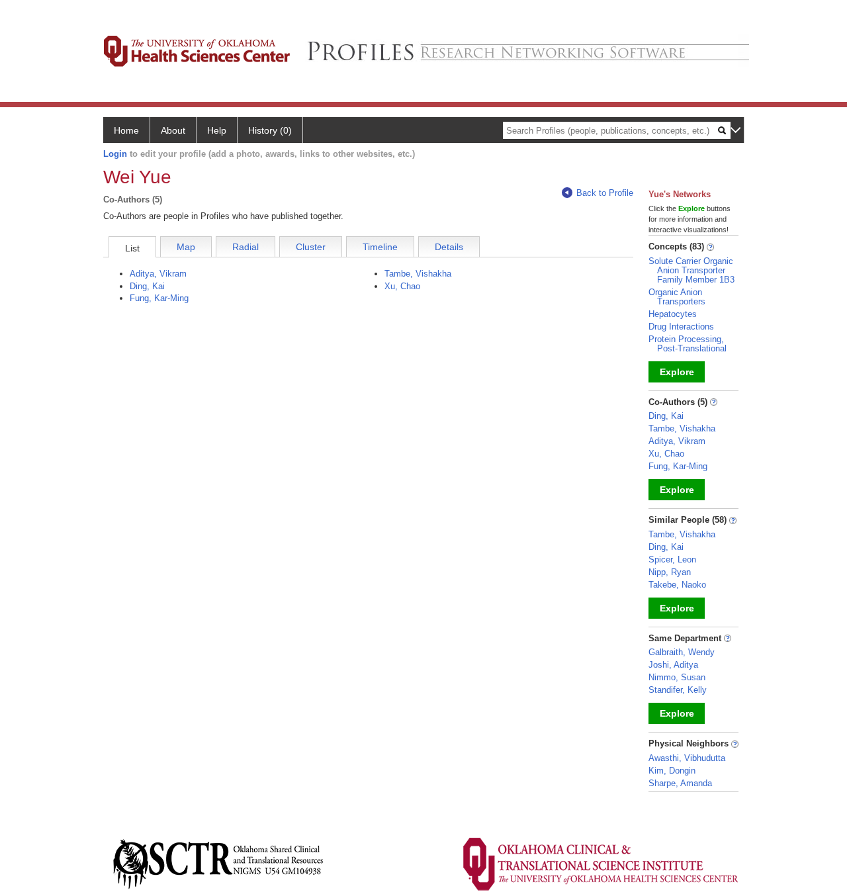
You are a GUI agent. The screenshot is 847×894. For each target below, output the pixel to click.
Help (216, 130)
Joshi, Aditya (673, 665)
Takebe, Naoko (677, 585)
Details (449, 247)
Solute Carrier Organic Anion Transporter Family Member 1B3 (691, 270)
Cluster (311, 247)
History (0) (270, 130)
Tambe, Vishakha (417, 274)
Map (186, 247)
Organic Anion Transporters (676, 296)
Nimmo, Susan (676, 677)
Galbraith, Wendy (681, 652)
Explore (677, 372)
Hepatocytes (672, 314)
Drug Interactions (681, 327)
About (173, 130)
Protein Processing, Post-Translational (687, 343)
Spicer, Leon (672, 559)
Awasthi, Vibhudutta (686, 758)
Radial (245, 247)
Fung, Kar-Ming (159, 298)
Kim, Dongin (671, 771)
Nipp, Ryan (669, 572)
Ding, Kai (147, 286)
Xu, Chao (402, 286)
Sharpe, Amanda (680, 783)
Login (115, 154)
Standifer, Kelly (677, 690)
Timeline (380, 247)
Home (126, 130)
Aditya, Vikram (158, 274)
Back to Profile (604, 193)
